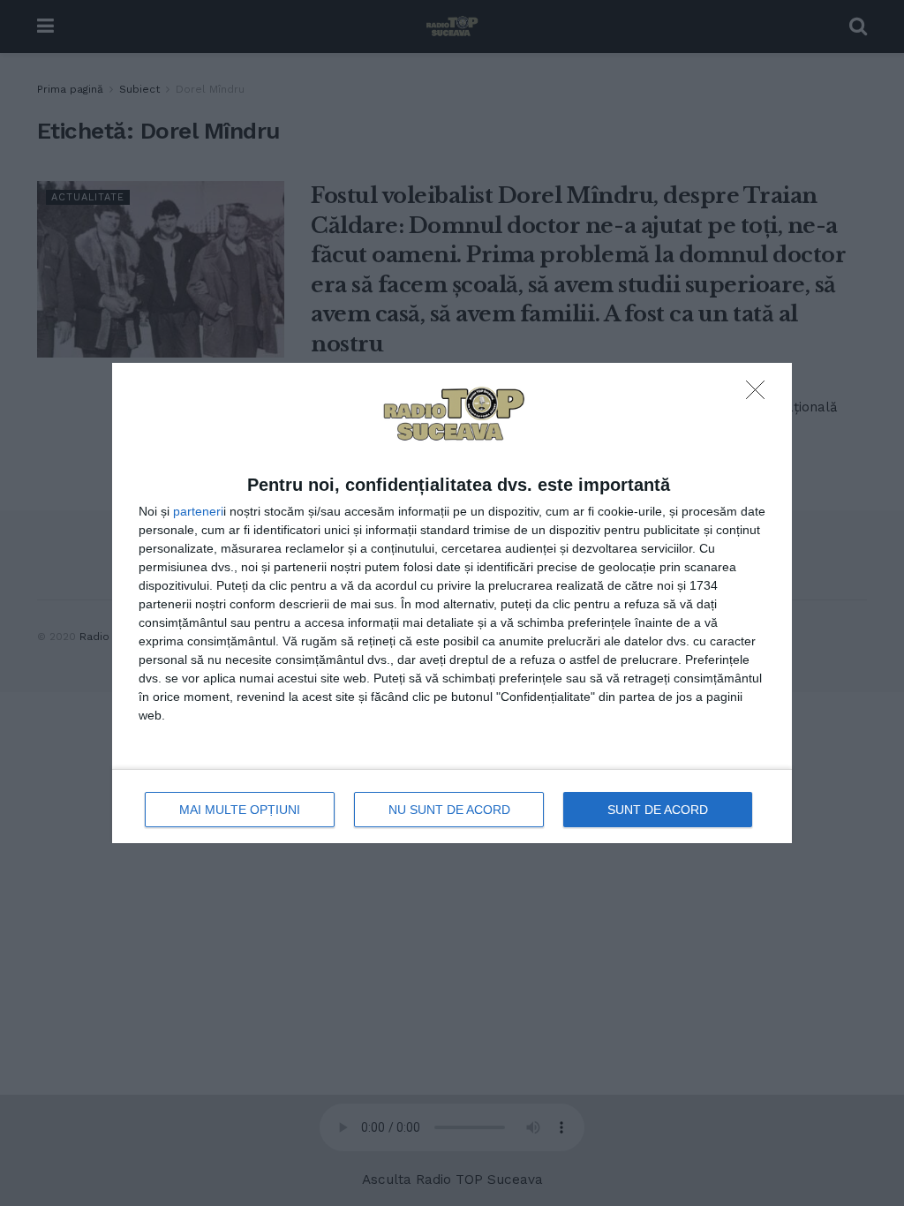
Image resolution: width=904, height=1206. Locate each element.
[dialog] (452, 603)
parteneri (198, 511)
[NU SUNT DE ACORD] (760, 395)
